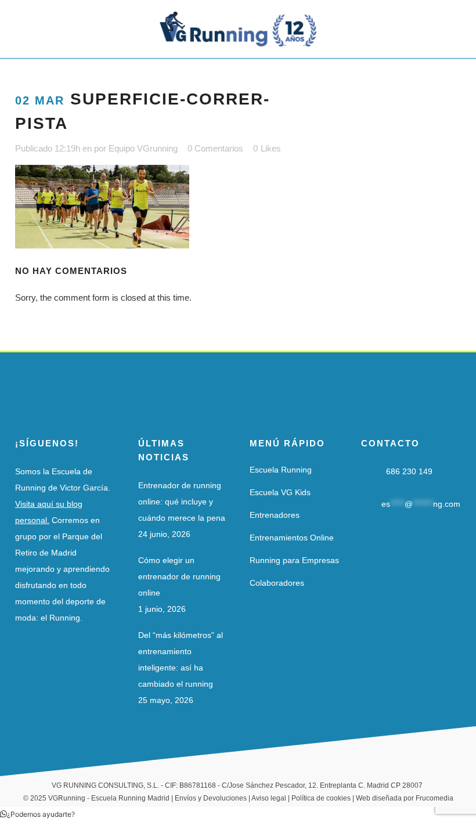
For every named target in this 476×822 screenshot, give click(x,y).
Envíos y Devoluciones (211, 798)
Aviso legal (268, 798)
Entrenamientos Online (292, 537)
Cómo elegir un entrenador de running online (179, 576)
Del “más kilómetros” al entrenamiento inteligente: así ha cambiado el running (180, 659)
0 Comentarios (215, 148)
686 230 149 (409, 471)
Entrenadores (275, 515)
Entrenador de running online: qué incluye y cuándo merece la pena (181, 501)
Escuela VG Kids (280, 492)
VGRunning (66, 798)
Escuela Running (281, 469)
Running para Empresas (294, 560)
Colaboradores (277, 582)
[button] (37, 814)
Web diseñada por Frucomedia (404, 798)
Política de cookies (321, 798)
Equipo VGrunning (143, 148)
